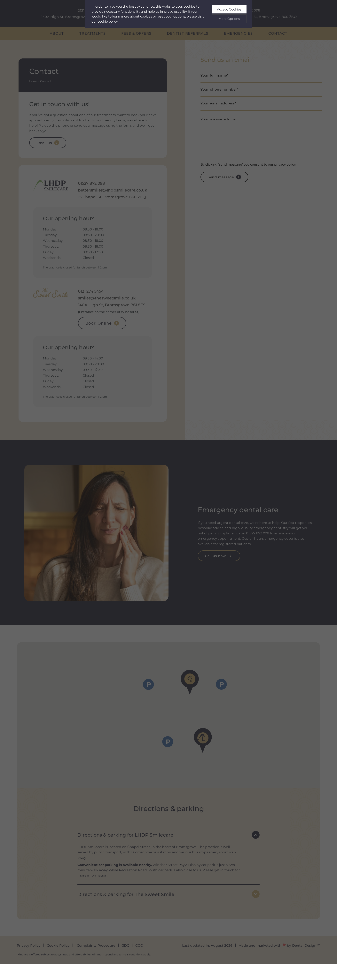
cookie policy (108, 21)
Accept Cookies (229, 9)
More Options (229, 19)
